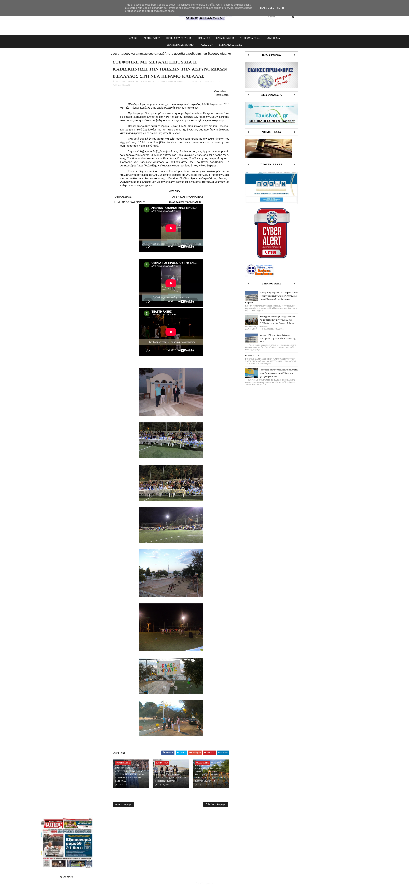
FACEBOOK (206, 44)
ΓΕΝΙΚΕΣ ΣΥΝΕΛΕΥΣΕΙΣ (178, 38)
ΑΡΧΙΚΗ (133, 38)
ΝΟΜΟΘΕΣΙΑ (273, 38)
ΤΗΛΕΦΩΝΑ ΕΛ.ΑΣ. (250, 38)
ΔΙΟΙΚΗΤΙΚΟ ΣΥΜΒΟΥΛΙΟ (180, 44)
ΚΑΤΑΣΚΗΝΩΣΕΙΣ (225, 38)
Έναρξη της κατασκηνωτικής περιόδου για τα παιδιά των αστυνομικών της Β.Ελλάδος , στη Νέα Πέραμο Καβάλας (170, 776)
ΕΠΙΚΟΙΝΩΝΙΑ (252, 355)
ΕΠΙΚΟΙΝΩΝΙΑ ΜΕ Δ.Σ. (230, 44)
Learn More (267, 8)
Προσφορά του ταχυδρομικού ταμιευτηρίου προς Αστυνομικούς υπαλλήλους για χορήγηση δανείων (279, 373)
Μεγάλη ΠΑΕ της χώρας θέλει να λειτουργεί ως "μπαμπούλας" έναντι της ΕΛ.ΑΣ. (278, 338)
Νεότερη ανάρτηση (123, 804)
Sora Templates (204, 883)
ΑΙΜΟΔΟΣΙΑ (203, 38)
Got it (280, 8)
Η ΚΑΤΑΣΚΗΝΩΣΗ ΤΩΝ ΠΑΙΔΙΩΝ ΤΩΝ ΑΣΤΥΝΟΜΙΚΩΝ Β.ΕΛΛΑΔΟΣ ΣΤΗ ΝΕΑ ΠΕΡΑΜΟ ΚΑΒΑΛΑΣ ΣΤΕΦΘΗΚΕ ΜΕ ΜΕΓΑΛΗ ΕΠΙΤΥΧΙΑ (130, 773)
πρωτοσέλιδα (66, 876)
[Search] (293, 16)
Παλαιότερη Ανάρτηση (215, 804)
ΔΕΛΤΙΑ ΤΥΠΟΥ (152, 38)
